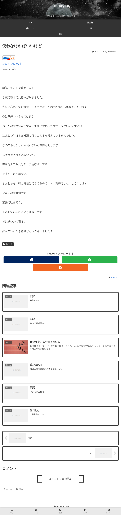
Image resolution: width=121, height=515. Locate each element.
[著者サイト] (31, 259)
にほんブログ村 (11, 63)
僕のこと (9, 244)
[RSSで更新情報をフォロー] (60, 267)
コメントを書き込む (60, 478)
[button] (112, 346)
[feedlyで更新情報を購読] (89, 259)
